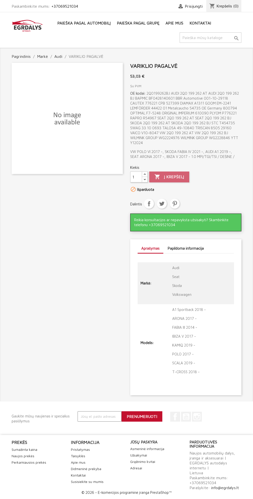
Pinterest (175, 204)
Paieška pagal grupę (138, 23)
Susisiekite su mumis (87, 481)
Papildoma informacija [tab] (186, 248)
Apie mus (174, 23)
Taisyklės (78, 456)
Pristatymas (80, 449)
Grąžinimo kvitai (142, 461)
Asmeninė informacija (147, 449)
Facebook (175, 417)
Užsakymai (138, 455)
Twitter (162, 204)
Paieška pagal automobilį (84, 23)
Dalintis (149, 204)
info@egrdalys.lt (225, 487)
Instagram (197, 417)
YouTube (186, 417)
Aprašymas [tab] (150, 248)
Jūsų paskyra (143, 442)
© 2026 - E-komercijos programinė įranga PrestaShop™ (126, 492)
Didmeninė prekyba (86, 469)
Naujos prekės (23, 456)
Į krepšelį (169, 177)
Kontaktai (200, 23)
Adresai (136, 468)
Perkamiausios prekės (29, 462)
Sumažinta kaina (24, 449)
